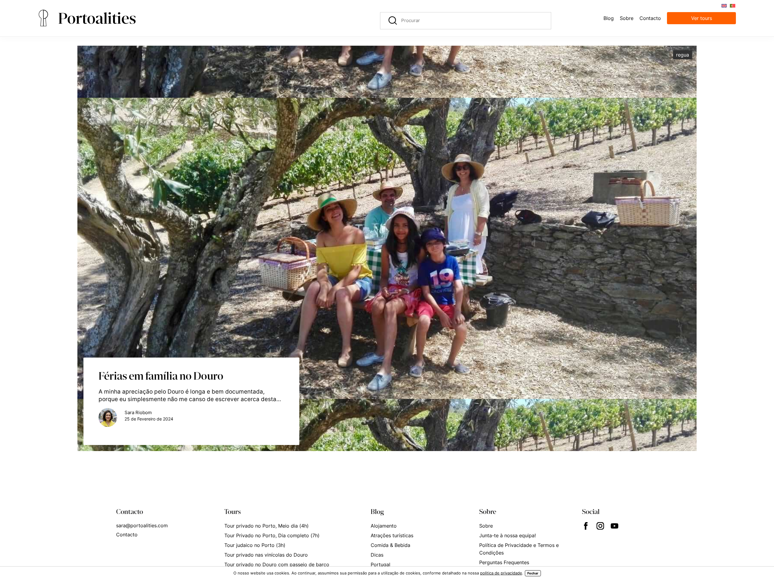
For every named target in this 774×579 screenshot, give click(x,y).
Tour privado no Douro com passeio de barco (276, 564)
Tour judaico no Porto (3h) (254, 545)
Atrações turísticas (392, 535)
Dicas (377, 555)
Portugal (380, 564)
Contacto (127, 535)
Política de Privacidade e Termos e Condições (519, 549)
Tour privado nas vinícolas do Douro (266, 555)
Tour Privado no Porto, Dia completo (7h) (272, 535)
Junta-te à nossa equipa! (507, 535)
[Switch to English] (723, 5)
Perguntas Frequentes (504, 562)
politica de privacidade (501, 573)
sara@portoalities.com (142, 525)
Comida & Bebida (390, 545)
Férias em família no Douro (161, 376)
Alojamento (384, 526)
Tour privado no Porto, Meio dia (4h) (266, 526)
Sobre (486, 526)
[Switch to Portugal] (732, 5)
